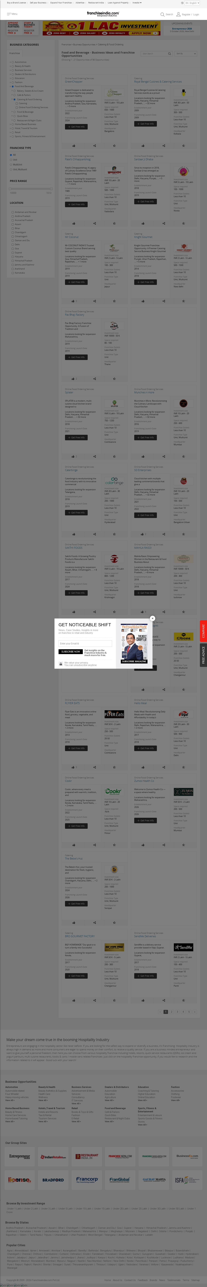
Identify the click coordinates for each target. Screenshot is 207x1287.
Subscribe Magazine (134, 661)
